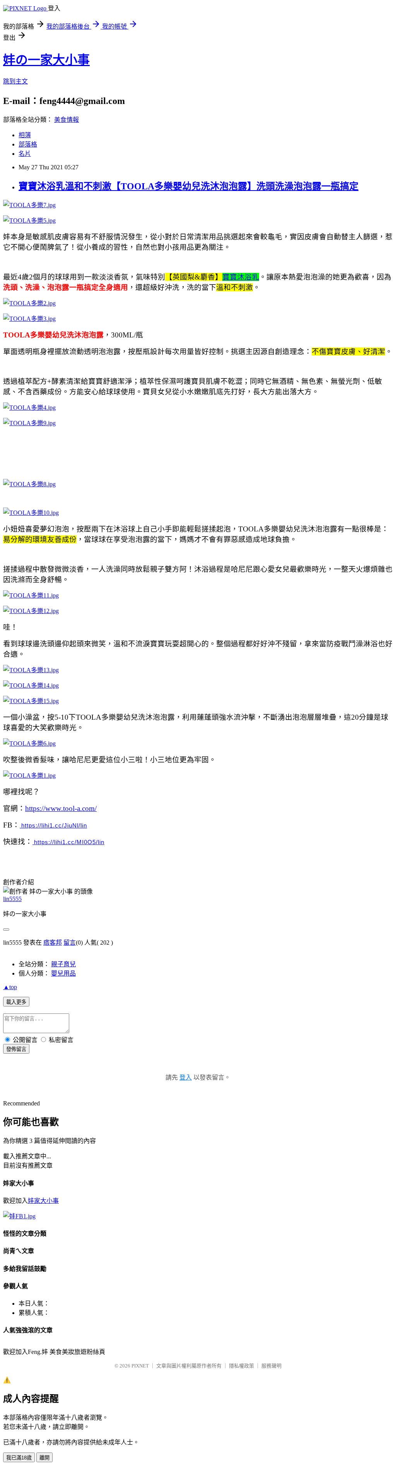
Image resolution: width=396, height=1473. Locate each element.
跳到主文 (15, 81)
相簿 (25, 135)
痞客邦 (52, 942)
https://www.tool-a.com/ (61, 808)
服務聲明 (271, 1366)
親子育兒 (63, 964)
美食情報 (66, 119)
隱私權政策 (241, 1366)
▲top (10, 987)
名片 (25, 153)
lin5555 (12, 899)
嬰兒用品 (63, 973)
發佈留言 (16, 1049)
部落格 (28, 144)
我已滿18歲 (19, 1458)
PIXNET (140, 1366)
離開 (44, 1458)
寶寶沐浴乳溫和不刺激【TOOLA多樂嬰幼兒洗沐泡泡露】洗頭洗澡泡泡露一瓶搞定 (188, 186)
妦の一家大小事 (46, 60)
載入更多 (16, 1002)
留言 (69, 942)
